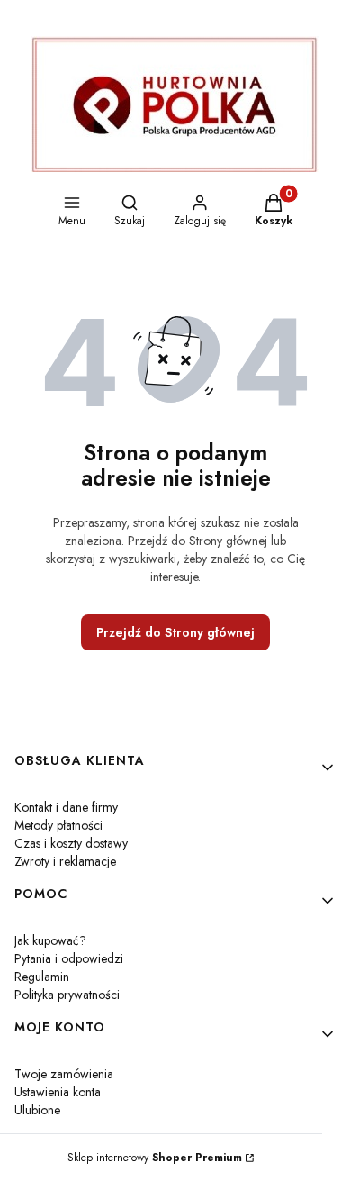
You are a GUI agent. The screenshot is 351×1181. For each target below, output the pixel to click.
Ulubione (37, 1110)
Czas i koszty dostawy (71, 843)
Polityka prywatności (67, 995)
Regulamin (41, 977)
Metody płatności (58, 825)
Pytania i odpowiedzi (68, 958)
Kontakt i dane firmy (66, 807)
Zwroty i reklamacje (65, 861)
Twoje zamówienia (63, 1074)
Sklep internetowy (155, 1157)
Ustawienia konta (57, 1092)
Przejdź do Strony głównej (175, 632)
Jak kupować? (50, 940)
